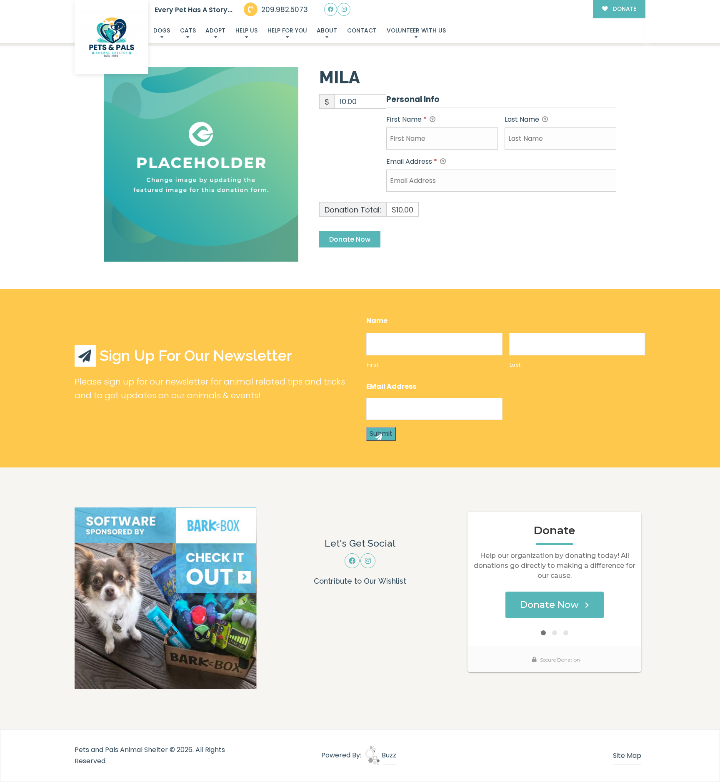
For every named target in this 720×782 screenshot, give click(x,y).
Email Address (411, 161)
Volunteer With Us (416, 31)
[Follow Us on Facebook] (330, 9)
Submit (381, 433)
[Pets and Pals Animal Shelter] (111, 37)
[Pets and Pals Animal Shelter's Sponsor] (166, 597)
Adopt (215, 31)
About (327, 31)
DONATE (623, 9)
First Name (406, 119)
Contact (362, 31)
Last (515, 365)
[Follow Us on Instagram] (344, 9)
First (372, 365)
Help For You (287, 31)
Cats (188, 31)
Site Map (627, 755)
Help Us (246, 31)
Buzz (388, 755)
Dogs (161, 31)
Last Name (523, 119)
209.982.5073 (283, 10)
